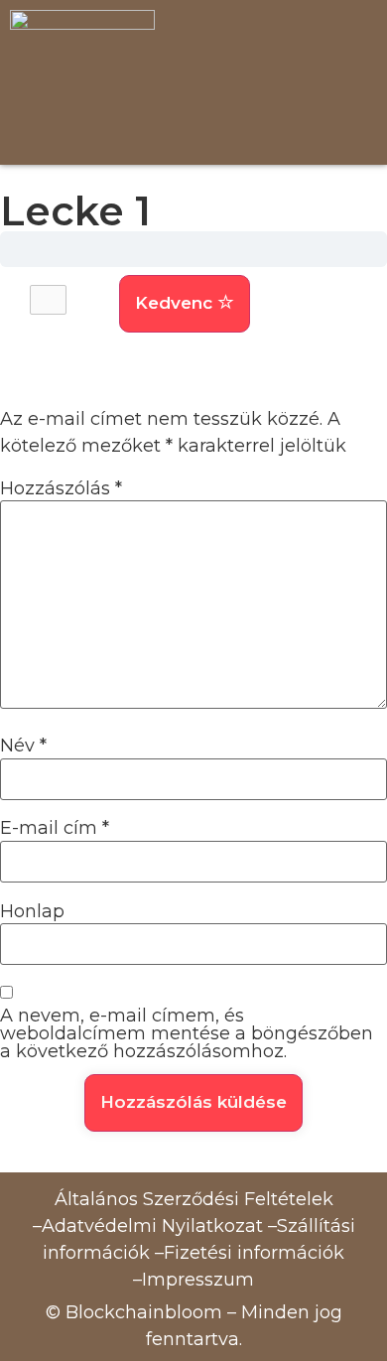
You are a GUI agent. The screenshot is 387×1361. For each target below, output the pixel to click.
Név (23, 745)
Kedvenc (176, 303)
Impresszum (198, 1280)
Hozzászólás (61, 488)
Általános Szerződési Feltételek (194, 1199)
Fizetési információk (254, 1253)
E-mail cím (54, 828)
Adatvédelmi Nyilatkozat (152, 1226)
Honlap (32, 911)
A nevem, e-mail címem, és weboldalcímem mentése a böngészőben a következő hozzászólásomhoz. (186, 1033)
